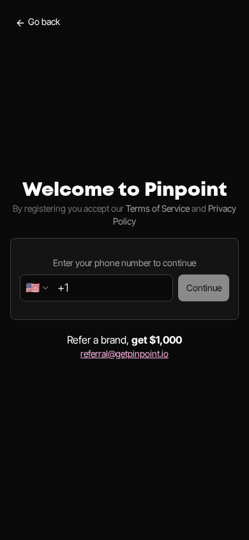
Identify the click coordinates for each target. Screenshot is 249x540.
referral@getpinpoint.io (124, 353)
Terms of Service (158, 208)
